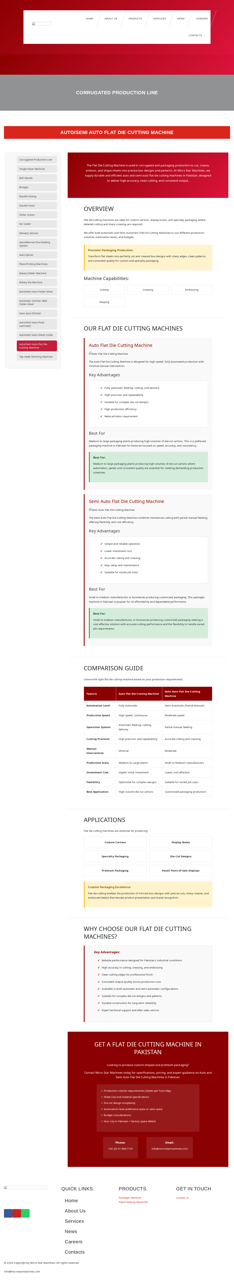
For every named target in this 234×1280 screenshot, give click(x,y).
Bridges (23, 187)
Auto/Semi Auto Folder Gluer (36, 291)
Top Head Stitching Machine (36, 356)
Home (90, 18)
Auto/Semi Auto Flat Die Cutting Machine (33, 346)
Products (135, 18)
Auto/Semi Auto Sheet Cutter (36, 335)
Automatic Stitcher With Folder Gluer (33, 302)
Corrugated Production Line (35, 159)
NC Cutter (25, 223)
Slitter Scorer (27, 214)
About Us (111, 18)
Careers (201, 18)
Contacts (195, 35)
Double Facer (27, 205)
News (181, 18)
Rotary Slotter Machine (32, 273)
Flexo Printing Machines (33, 264)
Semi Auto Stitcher (30, 313)
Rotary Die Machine (30, 282)
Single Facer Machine (32, 168)
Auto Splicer (26, 255)
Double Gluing (27, 196)
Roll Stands (26, 178)
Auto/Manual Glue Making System (34, 244)
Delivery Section (28, 233)
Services (160, 18)
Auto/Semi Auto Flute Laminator (31, 324)
